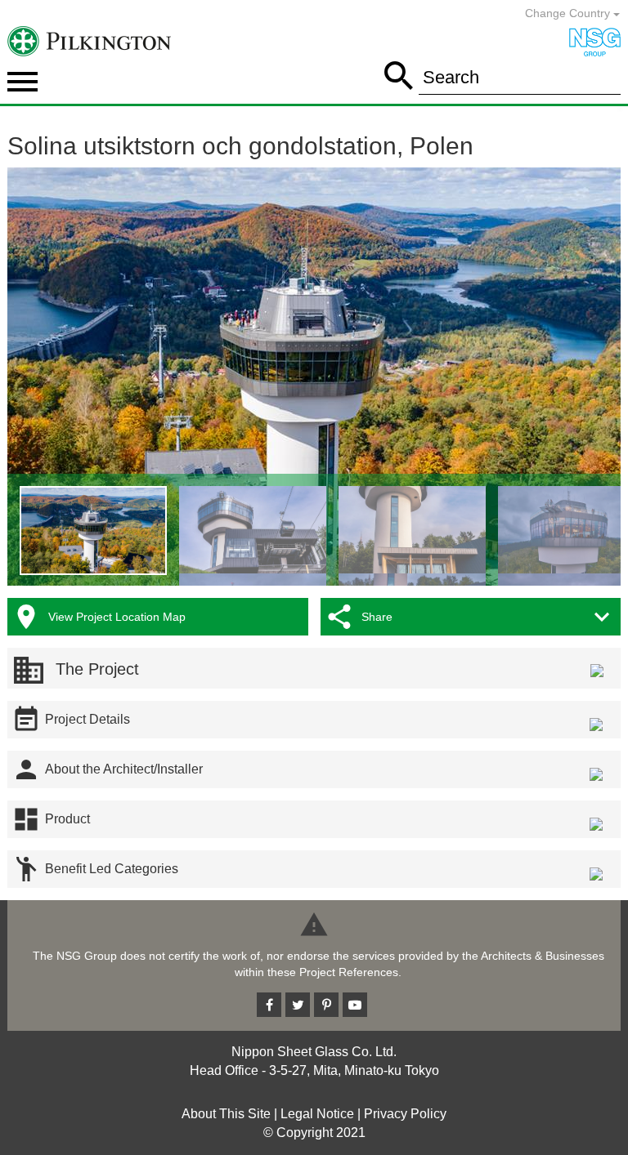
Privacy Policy (405, 1114)
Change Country (569, 13)
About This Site (226, 1114)
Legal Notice (317, 1114)
